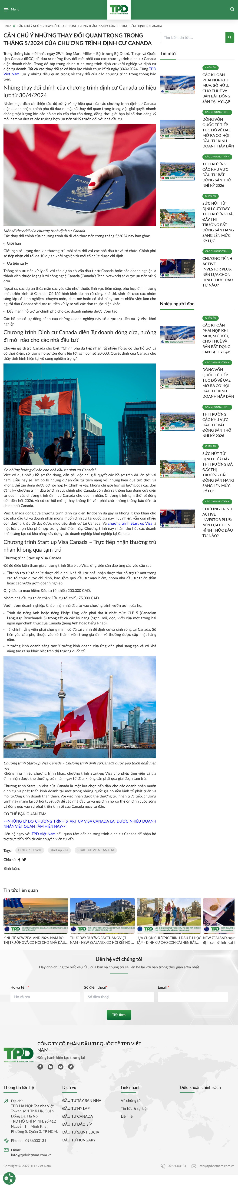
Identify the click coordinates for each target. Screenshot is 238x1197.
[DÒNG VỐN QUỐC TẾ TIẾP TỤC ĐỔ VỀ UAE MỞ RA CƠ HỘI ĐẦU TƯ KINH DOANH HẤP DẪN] (179, 129)
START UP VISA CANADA (95, 850)
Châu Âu (210, 68)
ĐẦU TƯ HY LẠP (76, 1108)
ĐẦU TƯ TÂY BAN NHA (81, 1101)
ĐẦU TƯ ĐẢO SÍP (77, 1124)
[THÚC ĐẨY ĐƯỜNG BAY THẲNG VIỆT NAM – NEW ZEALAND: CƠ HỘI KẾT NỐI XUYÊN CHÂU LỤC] (102, 916)
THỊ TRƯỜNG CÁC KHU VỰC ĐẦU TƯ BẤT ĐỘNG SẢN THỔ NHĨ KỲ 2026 (216, 174)
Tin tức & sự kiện (135, 1108)
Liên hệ (126, 1116)
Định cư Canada (29, 850)
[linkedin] (50, 1067)
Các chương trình (217, 112)
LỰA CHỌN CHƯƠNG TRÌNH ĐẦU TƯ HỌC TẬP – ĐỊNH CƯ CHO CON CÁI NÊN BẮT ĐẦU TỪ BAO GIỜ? (169, 940)
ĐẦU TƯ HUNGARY (79, 1140)
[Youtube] (60, 1067)
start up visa (59, 850)
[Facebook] (19, 860)
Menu (15, 9)
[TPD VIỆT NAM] (119, 10)
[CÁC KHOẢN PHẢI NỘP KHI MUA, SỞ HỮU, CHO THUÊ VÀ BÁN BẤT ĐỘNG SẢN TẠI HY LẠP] (179, 85)
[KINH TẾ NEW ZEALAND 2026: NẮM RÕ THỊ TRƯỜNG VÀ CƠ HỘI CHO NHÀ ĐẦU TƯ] (35, 916)
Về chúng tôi (131, 1101)
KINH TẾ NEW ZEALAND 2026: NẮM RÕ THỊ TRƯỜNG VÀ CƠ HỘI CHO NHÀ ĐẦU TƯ (34, 940)
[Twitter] (24, 860)
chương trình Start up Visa (129, 523)
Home (7, 26)
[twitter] (71, 1067)
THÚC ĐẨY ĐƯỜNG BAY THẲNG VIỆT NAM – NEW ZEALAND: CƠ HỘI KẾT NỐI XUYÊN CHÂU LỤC (100, 940)
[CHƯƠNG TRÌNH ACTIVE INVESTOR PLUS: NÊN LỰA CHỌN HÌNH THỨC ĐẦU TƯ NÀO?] (179, 268)
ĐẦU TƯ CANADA (77, 1116)
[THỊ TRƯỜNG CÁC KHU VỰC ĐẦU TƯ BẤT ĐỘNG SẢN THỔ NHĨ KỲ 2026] (179, 171)
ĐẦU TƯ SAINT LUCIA (80, 1132)
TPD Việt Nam (43, 834)
